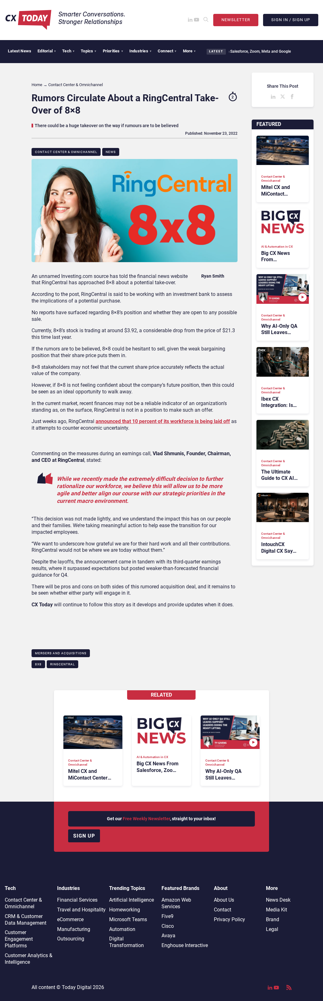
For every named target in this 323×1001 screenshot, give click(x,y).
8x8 (38, 664)
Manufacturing (73, 929)
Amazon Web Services (176, 903)
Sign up (84, 836)
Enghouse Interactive (185, 945)
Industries (140, 51)
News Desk (278, 900)
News (111, 152)
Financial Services (77, 900)
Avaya (168, 936)
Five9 (167, 916)
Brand (272, 919)
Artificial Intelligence (131, 900)
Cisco (168, 926)
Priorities (113, 51)
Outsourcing (70, 939)
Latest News (19, 51)
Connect (167, 51)
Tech (68, 51)
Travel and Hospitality (81, 910)
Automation (122, 929)
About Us (224, 900)
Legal (272, 929)
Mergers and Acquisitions (60, 653)
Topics (88, 51)
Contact (222, 910)
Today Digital (76, 987)
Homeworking (124, 910)
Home (37, 84)
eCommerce (70, 919)
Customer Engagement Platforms (19, 939)
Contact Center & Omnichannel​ (66, 152)
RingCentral (62, 664)
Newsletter (235, 19)
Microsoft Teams (128, 919)
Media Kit (276, 910)
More (189, 51)
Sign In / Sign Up (290, 19)
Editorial (47, 51)
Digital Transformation (126, 942)
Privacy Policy (229, 919)
